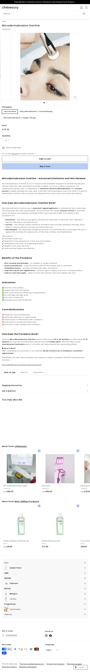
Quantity (6, 136)
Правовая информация (28, 667)
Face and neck (10, 111)
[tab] (9, 372)
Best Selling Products (27, 501)
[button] (81, 667)
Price (4, 125)
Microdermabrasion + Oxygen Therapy (20, 118)
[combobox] (45, 13)
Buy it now (45, 166)
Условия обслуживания (55, 664)
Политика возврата (9, 667)
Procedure (7, 107)
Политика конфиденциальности (32, 664)
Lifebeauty (10, 7)
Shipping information (12, 385)
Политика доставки (74, 664)
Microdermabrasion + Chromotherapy (36, 111)
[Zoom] (75, 97)
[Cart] (81, 7)
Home (4, 21)
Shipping (15, 154)
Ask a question (9, 391)
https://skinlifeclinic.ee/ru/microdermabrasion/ (21, 365)
